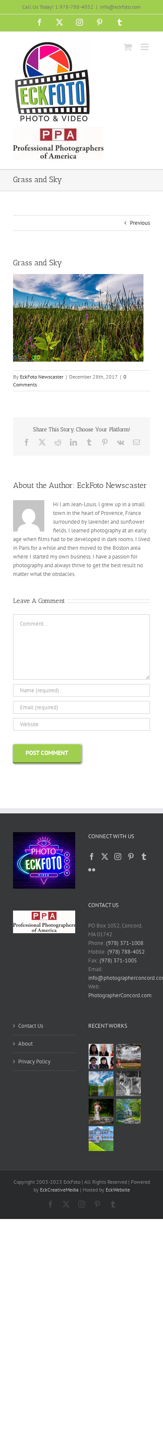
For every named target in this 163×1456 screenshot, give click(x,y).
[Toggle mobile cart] (127, 46)
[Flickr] (91, 869)
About (25, 1043)
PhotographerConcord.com (120, 995)
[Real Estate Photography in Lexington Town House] (129, 1111)
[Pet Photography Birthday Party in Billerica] (129, 1083)
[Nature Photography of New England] (101, 1083)
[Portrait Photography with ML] (101, 1111)
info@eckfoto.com (120, 6)
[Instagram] (117, 856)
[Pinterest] (130, 856)
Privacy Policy (34, 1061)
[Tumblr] (143, 856)
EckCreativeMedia (59, 1189)
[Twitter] (104, 856)
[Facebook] (91, 856)
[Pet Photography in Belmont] (129, 1056)
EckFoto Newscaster (41, 376)
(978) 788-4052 (126, 951)
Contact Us (30, 1025)
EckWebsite (118, 1189)
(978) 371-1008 (124, 943)
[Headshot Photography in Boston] (101, 1056)
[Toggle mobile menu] (145, 46)
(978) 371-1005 (118, 960)
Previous (140, 223)
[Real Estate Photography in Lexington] (101, 1138)
